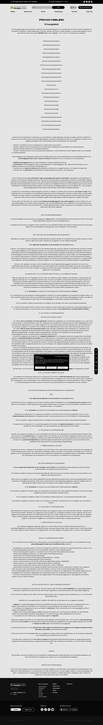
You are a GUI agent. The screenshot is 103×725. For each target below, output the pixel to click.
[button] (38, 356)
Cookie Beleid (65, 356)
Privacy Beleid (58, 356)
